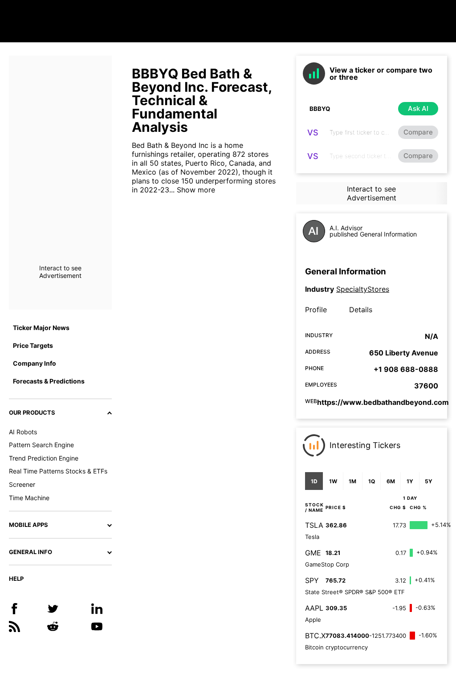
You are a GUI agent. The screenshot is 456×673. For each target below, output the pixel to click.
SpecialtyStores (362, 289)
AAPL (314, 608)
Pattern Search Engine (41, 445)
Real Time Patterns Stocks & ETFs (58, 471)
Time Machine (29, 498)
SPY (312, 580)
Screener (22, 484)
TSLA (314, 525)
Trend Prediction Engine (43, 458)
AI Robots (23, 432)
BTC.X (315, 635)
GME (313, 552)
